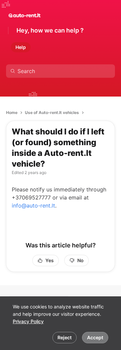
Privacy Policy (28, 321)
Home (11, 112)
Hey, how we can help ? (50, 30)
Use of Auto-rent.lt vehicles (52, 112)
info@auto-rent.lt (33, 205)
